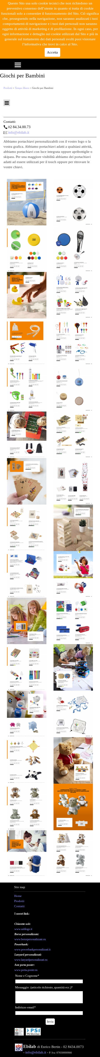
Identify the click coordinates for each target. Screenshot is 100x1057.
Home (18, 896)
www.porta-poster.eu (25, 970)
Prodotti (7, 88)
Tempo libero (22, 88)
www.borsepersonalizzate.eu (30, 939)
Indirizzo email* (25, 1007)
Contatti (19, 906)
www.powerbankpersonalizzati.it (32, 949)
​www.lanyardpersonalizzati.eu (30, 959)
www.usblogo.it (23, 929)
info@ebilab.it (18, 132)
